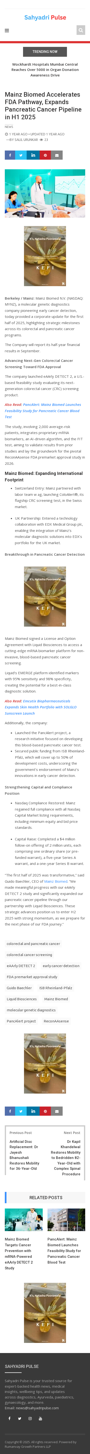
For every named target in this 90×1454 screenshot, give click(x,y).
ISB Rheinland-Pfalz (55, 988)
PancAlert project (21, 1021)
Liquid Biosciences (22, 999)
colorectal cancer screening (29, 955)
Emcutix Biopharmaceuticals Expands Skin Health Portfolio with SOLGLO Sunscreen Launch (41, 707)
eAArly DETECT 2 (21, 966)
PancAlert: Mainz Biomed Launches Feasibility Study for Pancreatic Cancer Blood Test (43, 410)
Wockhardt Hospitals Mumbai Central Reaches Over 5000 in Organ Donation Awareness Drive (45, 69)
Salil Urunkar (26, 140)
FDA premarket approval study (32, 977)
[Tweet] (21, 155)
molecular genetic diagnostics (31, 1010)
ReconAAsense (56, 1021)
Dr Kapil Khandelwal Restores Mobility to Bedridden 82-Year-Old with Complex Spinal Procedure (65, 1157)
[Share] (10, 155)
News (9, 126)
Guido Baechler (19, 988)
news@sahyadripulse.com (37, 1407)
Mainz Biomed (55, 881)
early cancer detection (61, 966)
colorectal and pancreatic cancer (33, 944)
